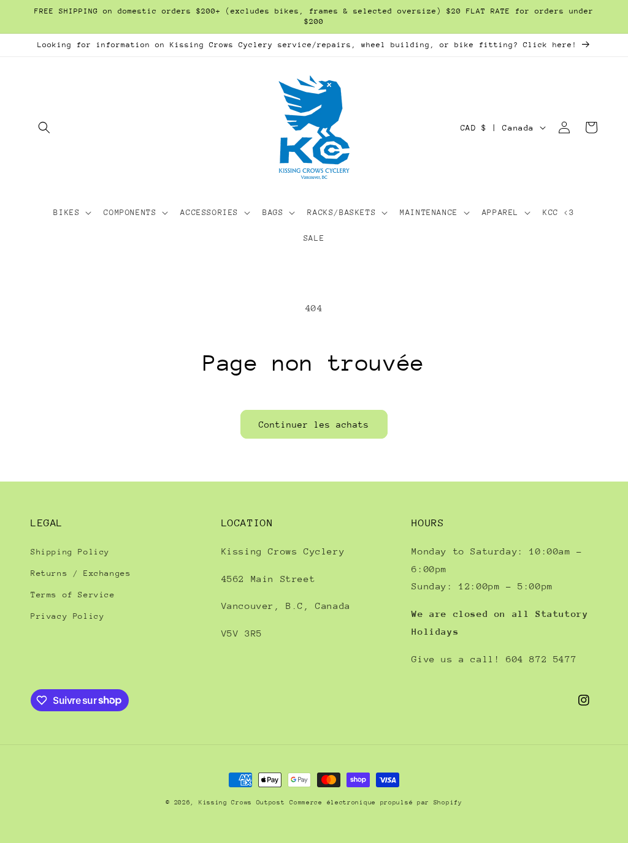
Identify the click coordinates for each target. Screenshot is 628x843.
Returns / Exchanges (81, 573)
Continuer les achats (314, 424)
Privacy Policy (67, 616)
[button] (44, 127)
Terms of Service (73, 594)
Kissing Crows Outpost (242, 802)
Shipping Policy (70, 551)
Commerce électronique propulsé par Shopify (375, 802)
